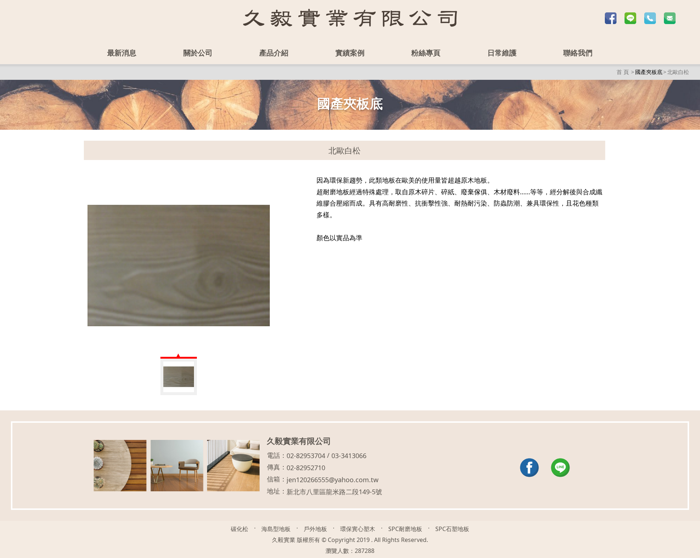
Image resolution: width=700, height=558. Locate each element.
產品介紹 (274, 53)
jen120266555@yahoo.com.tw (332, 479)
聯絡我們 (577, 53)
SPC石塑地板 (452, 529)
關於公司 (198, 53)
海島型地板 (276, 529)
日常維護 (502, 53)
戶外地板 (315, 529)
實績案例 (350, 53)
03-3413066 (348, 455)
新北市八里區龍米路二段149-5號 (334, 491)
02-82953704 (306, 455)
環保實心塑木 (357, 529)
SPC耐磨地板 (405, 529)
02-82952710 (306, 467)
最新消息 (122, 53)
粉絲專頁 (425, 53)
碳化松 (239, 529)
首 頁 (623, 71)
